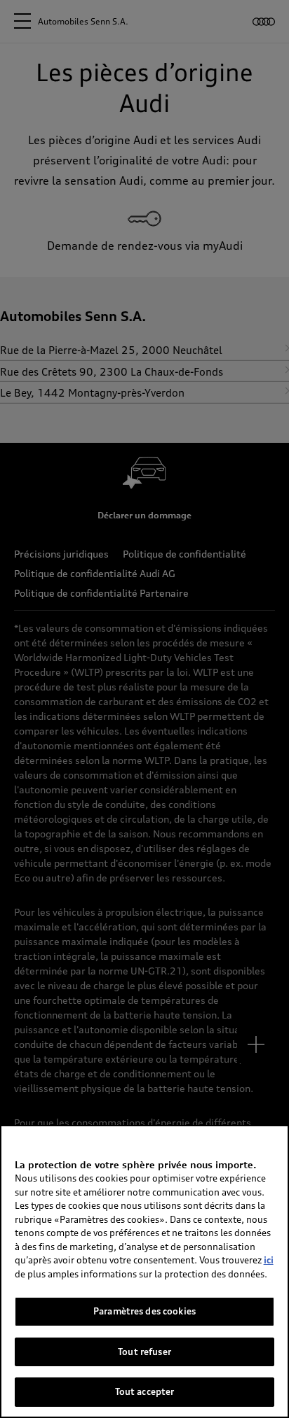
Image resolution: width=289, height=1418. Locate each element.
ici (269, 1259)
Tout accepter (145, 1391)
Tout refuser (144, 1351)
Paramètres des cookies (144, 1311)
